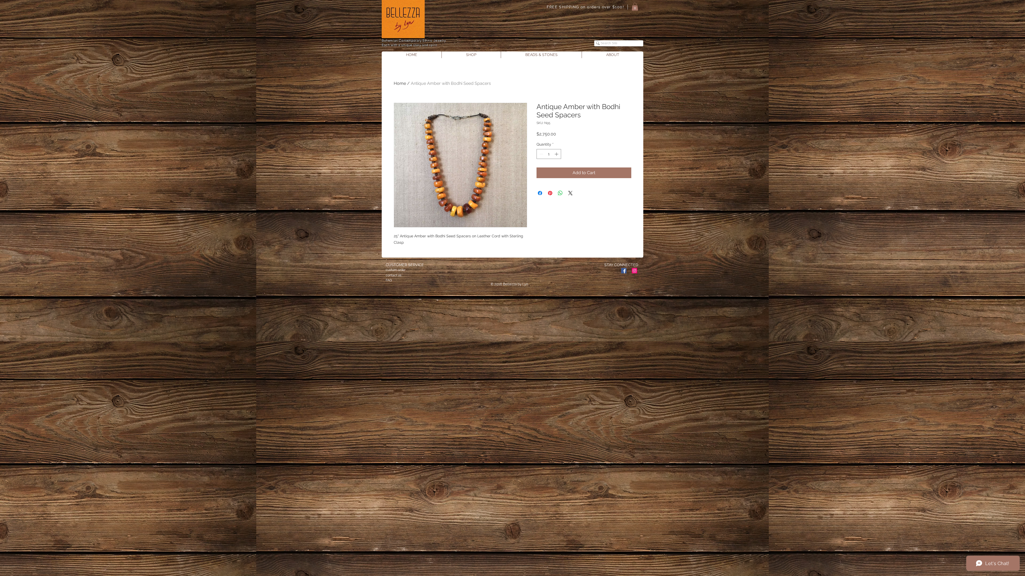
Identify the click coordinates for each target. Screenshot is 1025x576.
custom (391, 270)
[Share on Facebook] (540, 193)
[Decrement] (540, 154)
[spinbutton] (549, 154)
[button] (635, 7)
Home (400, 83)
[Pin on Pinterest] (550, 193)
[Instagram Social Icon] (634, 270)
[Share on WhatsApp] (560, 193)
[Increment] (557, 154)
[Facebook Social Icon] (623, 270)
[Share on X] (570, 193)
